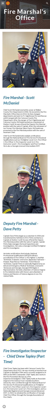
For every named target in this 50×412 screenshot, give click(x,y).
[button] (3, 3)
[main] (25, 14)
